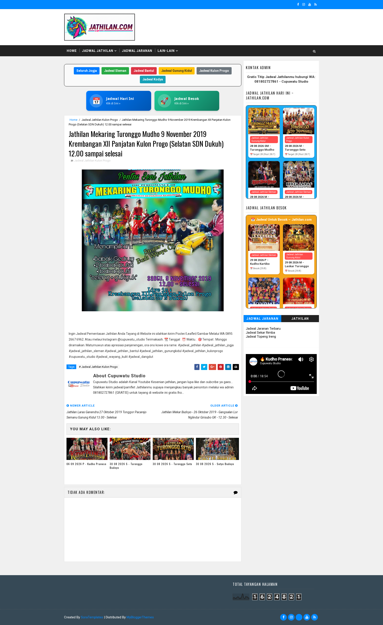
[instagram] (303, 4)
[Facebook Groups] (299, 617)
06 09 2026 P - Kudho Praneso (86, 464)
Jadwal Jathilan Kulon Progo (100, 119)
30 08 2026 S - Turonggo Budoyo (126, 465)
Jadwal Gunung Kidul (176, 70)
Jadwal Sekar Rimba (260, 333)
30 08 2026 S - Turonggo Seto (172, 464)
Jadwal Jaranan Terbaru (263, 329)
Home (72, 51)
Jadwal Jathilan (97, 51)
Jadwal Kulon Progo (214, 70)
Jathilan (300, 318)
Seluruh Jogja (86, 70)
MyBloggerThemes (140, 617)
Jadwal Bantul (144, 70)
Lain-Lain (166, 51)
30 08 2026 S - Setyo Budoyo (215, 464)
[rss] (315, 4)
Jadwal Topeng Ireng (261, 337)
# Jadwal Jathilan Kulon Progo (98, 366)
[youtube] (309, 4)
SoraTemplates (92, 617)
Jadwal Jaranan (137, 51)
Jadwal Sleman (115, 70)
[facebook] (298, 4)
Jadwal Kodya (153, 79)
